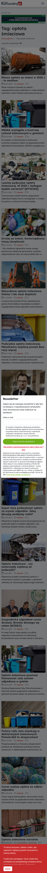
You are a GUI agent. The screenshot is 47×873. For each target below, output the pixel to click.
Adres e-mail (8, 417)
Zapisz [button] (7, 869)
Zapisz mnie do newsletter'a (23, 442)
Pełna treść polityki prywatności (18, 475)
